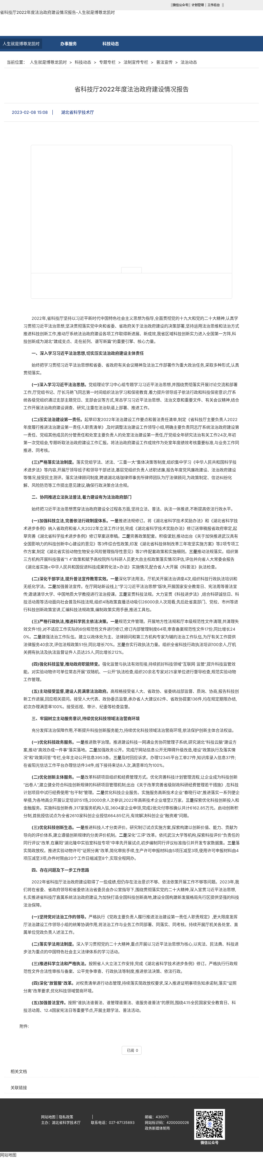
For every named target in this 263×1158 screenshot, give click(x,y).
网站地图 (48, 1117)
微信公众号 (210, 1142)
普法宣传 (164, 62)
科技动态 (83, 62)
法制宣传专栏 (136, 62)
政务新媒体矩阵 (157, 1128)
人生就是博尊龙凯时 (21, 43)
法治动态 (189, 62)
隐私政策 (66, 1117)
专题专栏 (107, 62)
